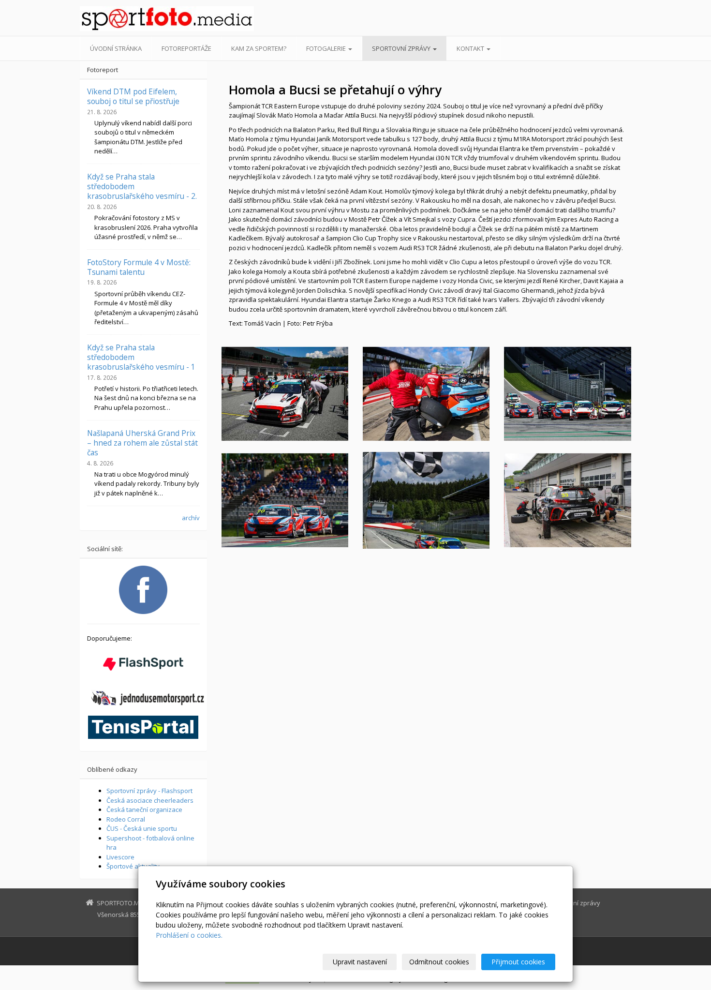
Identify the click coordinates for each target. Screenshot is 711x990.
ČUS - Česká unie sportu (141, 828)
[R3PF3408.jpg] (285, 393)
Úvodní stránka (116, 48)
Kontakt (471, 48)
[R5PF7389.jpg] (567, 500)
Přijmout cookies (518, 961)
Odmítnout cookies (439, 961)
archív (191, 517)
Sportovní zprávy (402, 48)
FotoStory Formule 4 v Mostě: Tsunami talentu (139, 267)
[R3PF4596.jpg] (285, 500)
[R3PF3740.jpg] (567, 393)
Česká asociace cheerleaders (149, 800)
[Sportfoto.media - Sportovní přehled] (167, 18)
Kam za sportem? (258, 48)
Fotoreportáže (186, 48)
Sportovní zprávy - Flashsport (149, 790)
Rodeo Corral (125, 819)
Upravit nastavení (360, 961)
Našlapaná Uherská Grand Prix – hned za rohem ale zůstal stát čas (142, 443)
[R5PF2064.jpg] (426, 500)
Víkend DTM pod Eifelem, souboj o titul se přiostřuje (133, 96)
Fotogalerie (326, 48)
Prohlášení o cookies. (189, 935)
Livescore (120, 857)
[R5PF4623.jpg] (426, 393)
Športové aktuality (133, 866)
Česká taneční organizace (144, 809)
